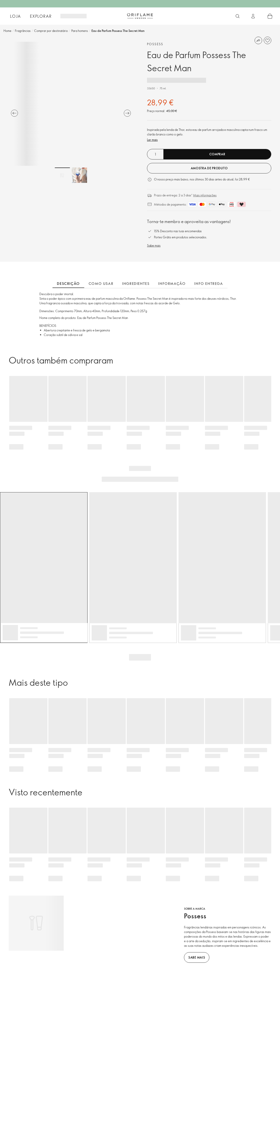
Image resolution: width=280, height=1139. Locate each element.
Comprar (217, 154)
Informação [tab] (172, 283)
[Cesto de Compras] (270, 16)
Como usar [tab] (101, 283)
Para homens (79, 31)
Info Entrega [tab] (208, 283)
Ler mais (152, 140)
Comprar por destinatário (51, 31)
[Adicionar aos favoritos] (267, 40)
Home (7, 31)
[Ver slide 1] (62, 175)
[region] (71, 104)
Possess (155, 44)
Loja (15, 16)
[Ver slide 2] (79, 175)
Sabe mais (154, 245)
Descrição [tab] (68, 283)
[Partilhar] (258, 40)
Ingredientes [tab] (135, 283)
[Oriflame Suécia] (140, 16)
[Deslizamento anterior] (14, 113)
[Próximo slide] (127, 113)
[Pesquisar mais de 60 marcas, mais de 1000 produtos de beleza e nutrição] (237, 16)
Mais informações (205, 195)
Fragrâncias (23, 31)
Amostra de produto (209, 168)
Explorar (41, 16)
